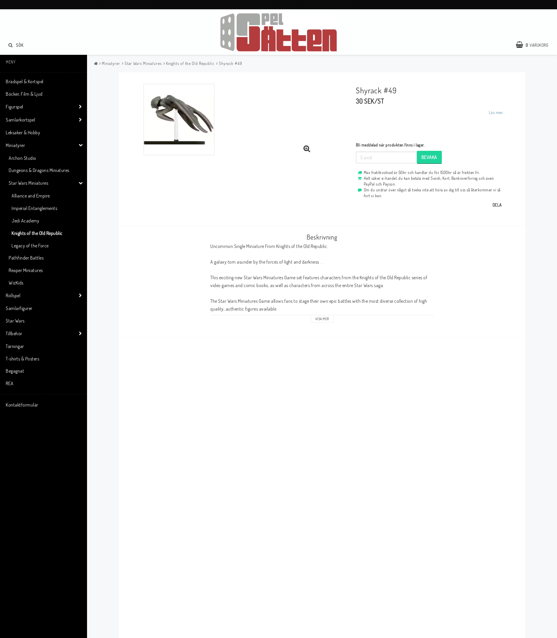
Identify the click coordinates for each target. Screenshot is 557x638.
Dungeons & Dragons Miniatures (39, 170)
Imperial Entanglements (34, 208)
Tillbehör (14, 333)
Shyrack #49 (230, 63)
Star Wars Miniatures (28, 183)
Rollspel (13, 295)
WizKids (16, 283)
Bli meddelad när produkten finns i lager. (390, 144)
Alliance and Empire (31, 196)
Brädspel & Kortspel (25, 81)
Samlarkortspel (20, 120)
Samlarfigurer (19, 308)
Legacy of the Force (30, 246)
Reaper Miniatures (26, 270)
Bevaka (429, 157)
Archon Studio (22, 158)
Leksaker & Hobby (23, 132)
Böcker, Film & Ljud (24, 94)
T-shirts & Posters (22, 359)
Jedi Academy (25, 221)
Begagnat (15, 371)
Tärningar (15, 346)
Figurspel (14, 107)
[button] (535, 45)
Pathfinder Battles (26, 258)
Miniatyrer (15, 145)
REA (10, 383)
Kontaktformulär (22, 405)
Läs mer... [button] (497, 112)
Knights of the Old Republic (37, 233)
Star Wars (15, 321)
